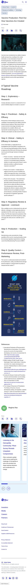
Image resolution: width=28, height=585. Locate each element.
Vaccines (4, 13)
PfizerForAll (4, 524)
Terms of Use (4, 546)
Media (3, 511)
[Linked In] (9, 578)
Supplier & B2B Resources (7, 533)
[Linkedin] (11, 30)
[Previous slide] (3, 488)
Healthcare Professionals (7, 527)
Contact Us (4, 549)
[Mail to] (16, 30)
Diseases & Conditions (7, 10)
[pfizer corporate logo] (4, 2)
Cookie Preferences (4, 583)
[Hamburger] (26, 2)
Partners (4, 518)
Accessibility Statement (7, 543)
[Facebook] (7, 30)
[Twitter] (2, 30)
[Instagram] (13, 578)
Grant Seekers (4, 530)
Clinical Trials (5, 7)
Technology (18, 10)
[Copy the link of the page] (20, 30)
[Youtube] (16, 578)
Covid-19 (13, 7)
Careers (4, 514)
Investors (4, 507)
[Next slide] (8, 488)
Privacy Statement (5, 539)
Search (23, 2)
